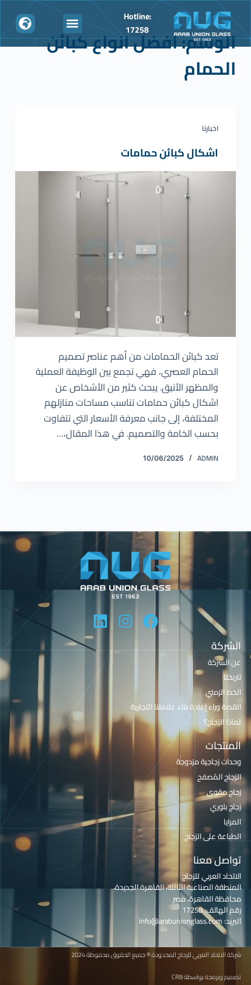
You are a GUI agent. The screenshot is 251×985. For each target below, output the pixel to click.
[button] (72, 23)
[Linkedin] (100, 621)
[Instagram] (125, 621)
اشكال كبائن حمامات (169, 152)
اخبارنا (210, 128)
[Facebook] (150, 621)
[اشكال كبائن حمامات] (125, 254)
